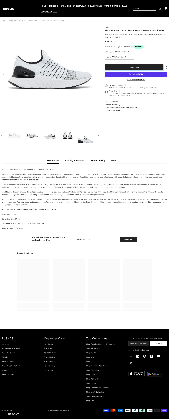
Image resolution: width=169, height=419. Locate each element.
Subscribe (107, 217)
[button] (11, 414)
